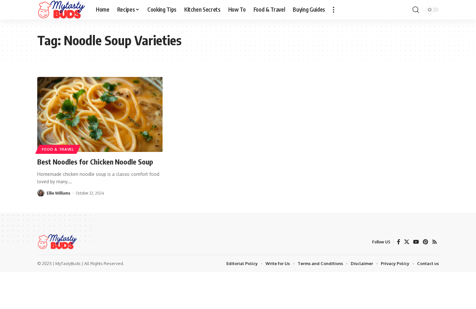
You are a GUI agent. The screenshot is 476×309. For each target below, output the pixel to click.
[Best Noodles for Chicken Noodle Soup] (100, 114)
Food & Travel (58, 149)
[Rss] (434, 242)
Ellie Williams (58, 193)
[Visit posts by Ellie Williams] (40, 193)
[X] (406, 242)
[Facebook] (398, 242)
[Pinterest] (425, 242)
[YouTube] (416, 242)
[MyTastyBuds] (61, 9)
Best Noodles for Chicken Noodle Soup (95, 161)
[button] (333, 9)
